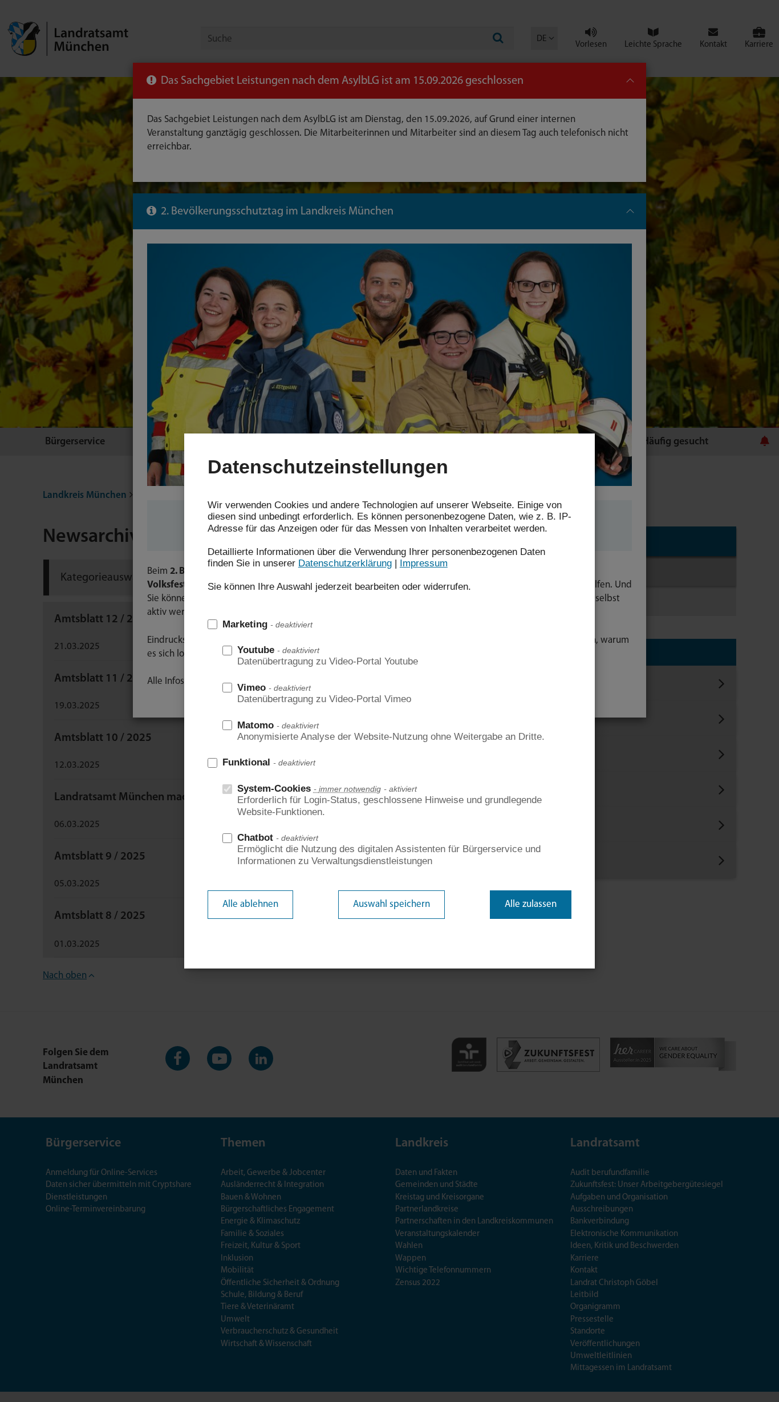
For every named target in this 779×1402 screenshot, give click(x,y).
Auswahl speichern (391, 904)
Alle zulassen (531, 904)
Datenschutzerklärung (345, 563)
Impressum (424, 563)
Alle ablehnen (250, 904)
